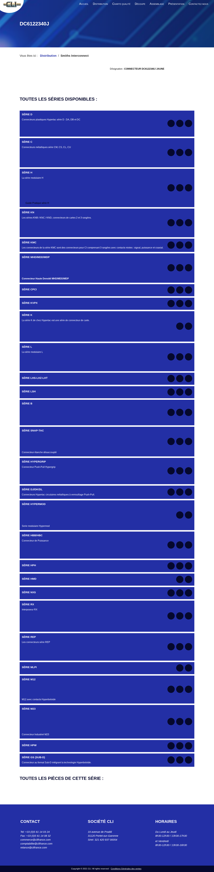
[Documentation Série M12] (171, 689)
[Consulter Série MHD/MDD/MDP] (179, 267)
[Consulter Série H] (179, 187)
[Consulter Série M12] (179, 689)
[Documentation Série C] (171, 152)
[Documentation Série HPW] (171, 745)
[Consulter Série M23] (179, 721)
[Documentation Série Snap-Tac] (171, 441)
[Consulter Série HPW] (179, 745)
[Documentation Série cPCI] (171, 290)
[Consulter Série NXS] (179, 593)
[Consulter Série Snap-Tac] (179, 441)
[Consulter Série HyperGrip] (179, 470)
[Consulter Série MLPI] (179, 668)
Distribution (48, 55)
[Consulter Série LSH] (179, 392)
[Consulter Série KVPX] (179, 303)
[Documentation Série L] (171, 356)
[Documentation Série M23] (171, 721)
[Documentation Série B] (171, 412)
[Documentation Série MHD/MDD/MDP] (171, 267)
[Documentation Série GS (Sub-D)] (171, 760)
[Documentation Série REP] (171, 646)
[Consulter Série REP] (179, 646)
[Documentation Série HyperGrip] (171, 470)
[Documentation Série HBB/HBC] (171, 545)
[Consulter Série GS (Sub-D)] (179, 760)
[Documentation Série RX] (171, 616)
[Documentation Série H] (171, 187)
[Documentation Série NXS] (171, 593)
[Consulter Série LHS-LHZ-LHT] (179, 378)
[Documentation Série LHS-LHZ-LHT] (171, 378)
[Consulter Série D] (179, 123)
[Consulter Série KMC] (179, 245)
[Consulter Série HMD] (179, 579)
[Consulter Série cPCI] (179, 290)
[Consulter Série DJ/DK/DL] (179, 492)
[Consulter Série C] (179, 152)
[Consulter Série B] (179, 412)
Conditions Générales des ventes (126, 868)
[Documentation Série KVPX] (171, 303)
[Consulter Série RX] (179, 616)
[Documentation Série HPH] (171, 566)
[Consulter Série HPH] (179, 566)
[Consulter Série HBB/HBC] (179, 545)
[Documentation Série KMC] (171, 245)
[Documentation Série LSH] (171, 392)
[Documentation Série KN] (171, 222)
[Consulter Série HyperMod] (179, 515)
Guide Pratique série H (37, 203)
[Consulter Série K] (179, 326)
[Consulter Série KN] (179, 222)
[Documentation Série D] (171, 123)
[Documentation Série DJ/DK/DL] (171, 492)
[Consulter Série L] (179, 356)
